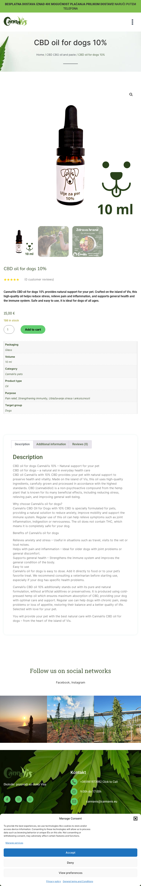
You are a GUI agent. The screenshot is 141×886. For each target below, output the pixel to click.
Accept (70, 852)
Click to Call (110, 782)
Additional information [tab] (51, 444)
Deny (70, 862)
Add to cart (33, 329)
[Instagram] (18, 799)
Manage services (14, 842)
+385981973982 (91, 782)
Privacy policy (53, 881)
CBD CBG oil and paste (61, 54)
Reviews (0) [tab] (80, 444)
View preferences (70, 873)
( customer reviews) (39, 279)
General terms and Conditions (78, 881)
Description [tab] (22, 444)
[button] (135, 818)
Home (40, 54)
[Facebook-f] (7, 799)
